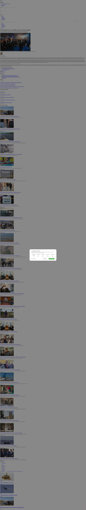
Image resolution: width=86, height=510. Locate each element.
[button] (33, 258)
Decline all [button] (45, 258)
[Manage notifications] (84, 508)
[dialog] (43, 255)
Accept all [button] (51, 258)
